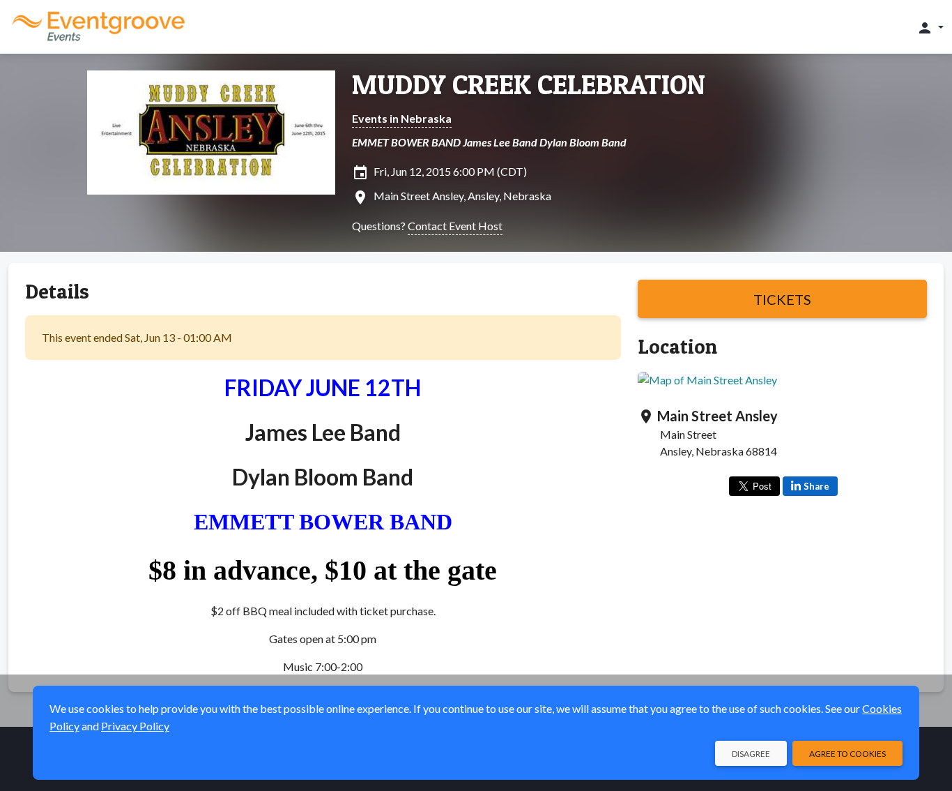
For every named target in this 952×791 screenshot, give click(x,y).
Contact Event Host (455, 225)
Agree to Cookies (847, 753)
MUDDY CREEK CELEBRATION (528, 84)
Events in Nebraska (402, 118)
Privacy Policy (135, 725)
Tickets (782, 299)
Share (816, 486)
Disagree (751, 753)
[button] (930, 27)
